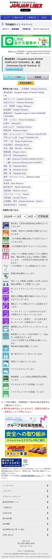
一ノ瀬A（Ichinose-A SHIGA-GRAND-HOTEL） (24, 159)
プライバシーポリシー (12, 496)
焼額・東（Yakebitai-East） (15, 173)
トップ (6, 17)
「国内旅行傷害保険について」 (30, 475)
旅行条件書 (7, 518)
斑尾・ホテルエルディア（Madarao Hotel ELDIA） (25, 134)
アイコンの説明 (14, 77)
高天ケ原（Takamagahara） (15, 155)
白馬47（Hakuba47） (12, 123)
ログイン (5, 29)
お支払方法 (7, 513)
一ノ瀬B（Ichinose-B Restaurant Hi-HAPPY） (23, 162)
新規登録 (15, 29)
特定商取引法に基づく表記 (13, 529)
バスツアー (7, 491)
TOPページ (12, 51)
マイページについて (41, 29)
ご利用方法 (31, 17)
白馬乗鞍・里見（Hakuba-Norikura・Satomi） (23, 201)
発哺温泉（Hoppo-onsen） (15, 152)
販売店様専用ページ (11, 502)
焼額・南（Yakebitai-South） (16, 170)
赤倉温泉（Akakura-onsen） (15, 190)
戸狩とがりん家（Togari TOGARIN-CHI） (21, 137)
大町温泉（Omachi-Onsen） (15, 198)
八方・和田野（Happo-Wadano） (18, 106)
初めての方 (18, 17)
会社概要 (6, 524)
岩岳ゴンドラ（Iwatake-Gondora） (18, 99)
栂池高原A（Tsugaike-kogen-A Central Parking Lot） (23, 94)
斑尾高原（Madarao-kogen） (16, 130)
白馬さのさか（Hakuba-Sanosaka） (19, 102)
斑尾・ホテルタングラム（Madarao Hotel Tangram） (21, 178)
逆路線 (37, 77)
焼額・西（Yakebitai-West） (15, 166)
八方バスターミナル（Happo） (17, 194)
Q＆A (44, 17)
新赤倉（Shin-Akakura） (14, 183)
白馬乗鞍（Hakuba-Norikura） (34, 89)
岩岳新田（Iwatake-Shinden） (16, 110)
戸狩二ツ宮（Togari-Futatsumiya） (18, 141)
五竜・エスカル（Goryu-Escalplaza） (19, 120)
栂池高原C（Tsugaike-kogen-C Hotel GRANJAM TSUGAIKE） (24, 114)
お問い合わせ (8, 535)
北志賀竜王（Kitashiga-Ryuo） (16, 145)
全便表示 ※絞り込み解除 (14, 69)
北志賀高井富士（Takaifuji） (15, 205)
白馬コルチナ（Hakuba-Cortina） (18, 127)
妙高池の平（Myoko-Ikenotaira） (17, 187)
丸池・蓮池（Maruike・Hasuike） (18, 148)
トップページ (8, 486)
